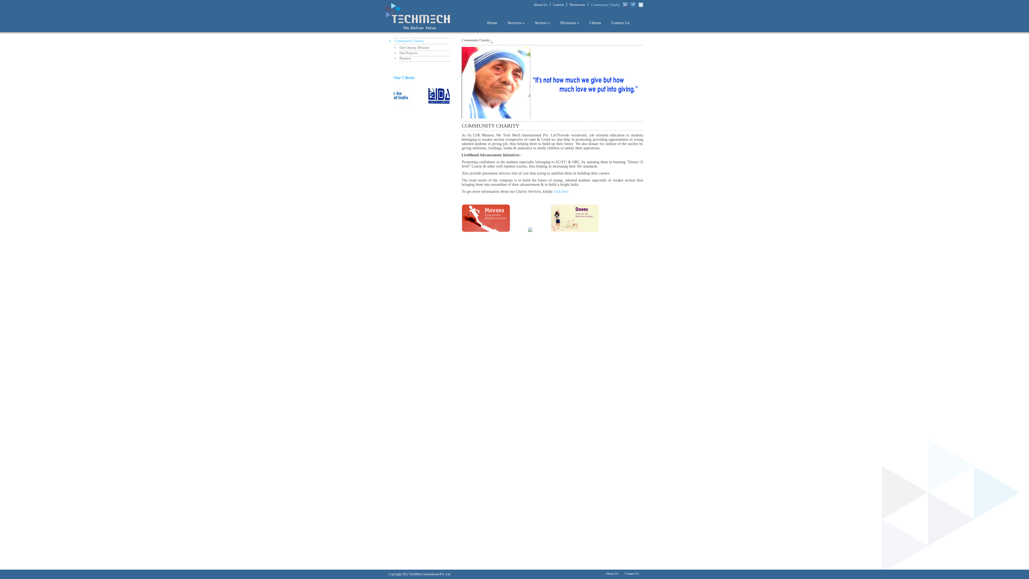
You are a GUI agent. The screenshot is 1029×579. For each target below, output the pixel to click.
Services (516, 23)
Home (492, 23)
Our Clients (404, 77)
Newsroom (577, 5)
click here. (561, 192)
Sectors (542, 23)
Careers (558, 5)
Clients (595, 23)
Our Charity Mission (414, 48)
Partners (405, 58)
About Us (540, 5)
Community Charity (605, 5)
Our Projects (408, 53)
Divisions (569, 23)
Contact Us (620, 23)
